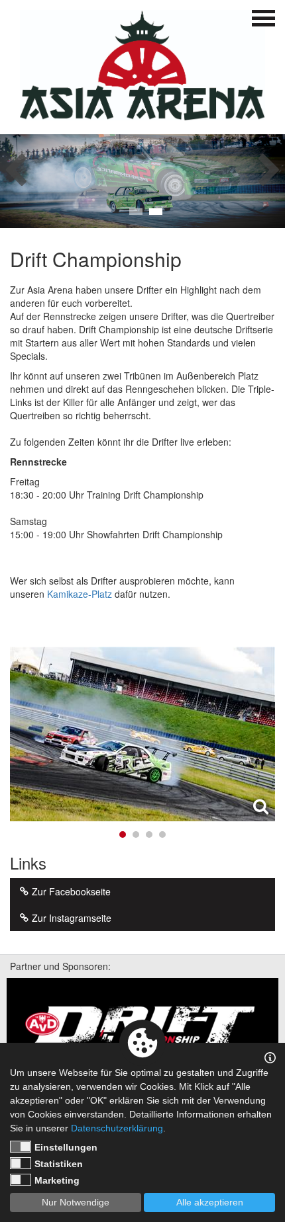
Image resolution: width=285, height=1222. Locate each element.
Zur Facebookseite (71, 891)
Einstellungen (65, 1147)
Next (269, 166)
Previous (15, 166)
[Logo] (142, 65)
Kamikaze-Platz (79, 593)
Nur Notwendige (75, 1202)
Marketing (57, 1180)
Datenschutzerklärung (117, 1128)
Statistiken (58, 1164)
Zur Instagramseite (71, 917)
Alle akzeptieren (209, 1202)
